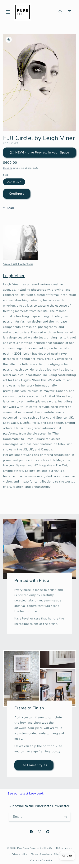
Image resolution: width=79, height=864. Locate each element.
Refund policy (64, 848)
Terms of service (40, 854)
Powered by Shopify (41, 848)
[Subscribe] (65, 817)
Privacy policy (19, 854)
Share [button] (11, 208)
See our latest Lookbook (26, 793)
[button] (8, 12)
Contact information (41, 860)
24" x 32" (14, 182)
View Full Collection (18, 264)
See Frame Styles (33, 765)
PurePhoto (23, 848)
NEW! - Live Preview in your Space (42, 152)
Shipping (7, 168)
